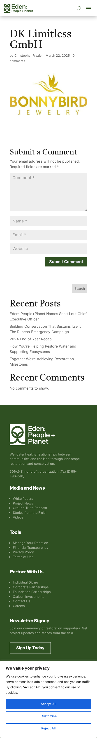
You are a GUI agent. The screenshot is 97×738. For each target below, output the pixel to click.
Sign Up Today (30, 647)
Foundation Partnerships (32, 592)
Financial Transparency (30, 547)
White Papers (23, 498)
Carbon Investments (28, 596)
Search (79, 288)
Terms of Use (23, 557)
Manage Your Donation (30, 543)
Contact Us (21, 601)
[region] (48, 699)
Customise (49, 716)
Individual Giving (25, 582)
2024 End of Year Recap (31, 339)
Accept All (48, 704)
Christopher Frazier (28, 55)
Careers (19, 606)
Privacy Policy (23, 552)
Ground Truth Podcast (30, 508)
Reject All (48, 728)
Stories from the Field (29, 512)
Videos (18, 517)
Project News (23, 503)
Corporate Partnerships (31, 587)
